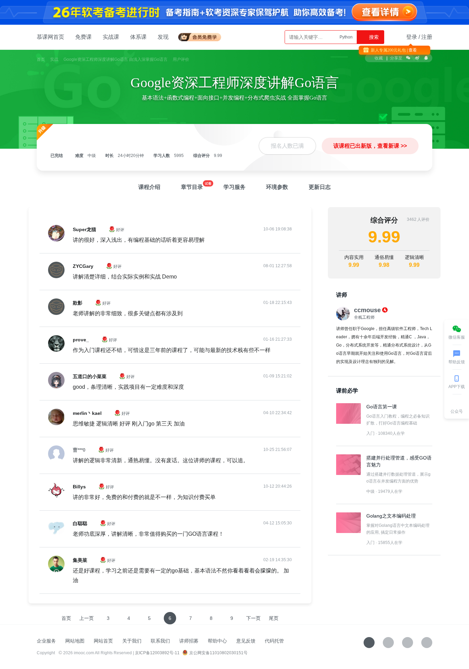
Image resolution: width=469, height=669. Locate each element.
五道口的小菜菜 (89, 376)
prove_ (81, 339)
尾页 (273, 618)
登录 (411, 37)
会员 (202, 36)
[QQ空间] (426, 642)
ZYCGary (83, 266)
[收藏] (369, 642)
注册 (426, 37)
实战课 (111, 37)
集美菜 (80, 560)
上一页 (86, 618)
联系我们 (160, 641)
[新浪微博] (407, 642)
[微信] (388, 642)
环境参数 (277, 187)
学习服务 (234, 187)
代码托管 (274, 641)
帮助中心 (217, 641)
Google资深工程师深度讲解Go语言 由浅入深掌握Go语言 (116, 59)
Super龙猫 (84, 229)
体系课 (138, 37)
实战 (54, 59)
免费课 (83, 37)
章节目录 (192, 187)
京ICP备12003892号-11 (157, 652)
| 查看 (411, 50)
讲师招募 (188, 641)
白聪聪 (80, 523)
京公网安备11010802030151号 (218, 652)
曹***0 (79, 450)
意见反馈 (245, 641)
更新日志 (320, 187)
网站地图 (74, 641)
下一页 (253, 618)
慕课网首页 (50, 37)
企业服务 (46, 641)
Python (346, 37)
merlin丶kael (87, 413)
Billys (79, 486)
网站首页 (103, 641)
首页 (41, 59)
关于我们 (131, 641)
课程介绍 (149, 187)
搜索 (373, 37)
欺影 (77, 303)
